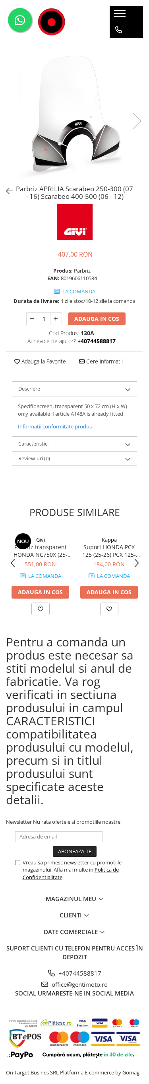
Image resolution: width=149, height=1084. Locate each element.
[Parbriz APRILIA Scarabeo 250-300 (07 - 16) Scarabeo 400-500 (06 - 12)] (74, 112)
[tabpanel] (74, 112)
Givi (40, 539)
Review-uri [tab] (34, 458)
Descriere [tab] (29, 388)
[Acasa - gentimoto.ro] (51, 22)
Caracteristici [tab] (33, 443)
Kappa (109, 539)
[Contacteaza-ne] (119, 30)
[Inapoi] (6, 191)
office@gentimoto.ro (79, 984)
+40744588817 (79, 973)
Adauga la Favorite (43, 361)
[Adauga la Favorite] (40, 609)
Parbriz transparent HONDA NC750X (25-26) (41, 550)
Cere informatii (104, 361)
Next (136, 121)
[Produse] (121, 16)
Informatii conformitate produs (55, 426)
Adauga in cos (96, 318)
